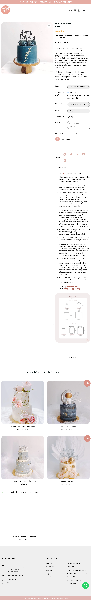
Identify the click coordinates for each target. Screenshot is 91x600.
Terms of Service (73, 577)
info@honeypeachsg (72, 289)
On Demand (50, 567)
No (75, 93)
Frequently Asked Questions (77, 573)
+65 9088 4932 (72, 286)
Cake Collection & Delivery (76, 570)
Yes (70, 93)
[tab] (64, 167)
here (65, 173)
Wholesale (49, 570)
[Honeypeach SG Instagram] (8, 583)
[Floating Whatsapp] (85, 585)
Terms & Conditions (74, 580)
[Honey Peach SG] (5, 9)
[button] (70, 11)
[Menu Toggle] (84, 10)
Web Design (60, 598)
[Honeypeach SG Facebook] (3, 583)
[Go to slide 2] (71, 357)
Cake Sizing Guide (73, 563)
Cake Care (70, 567)
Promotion (49, 577)
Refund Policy (72, 583)
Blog (47, 573)
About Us (49, 563)
